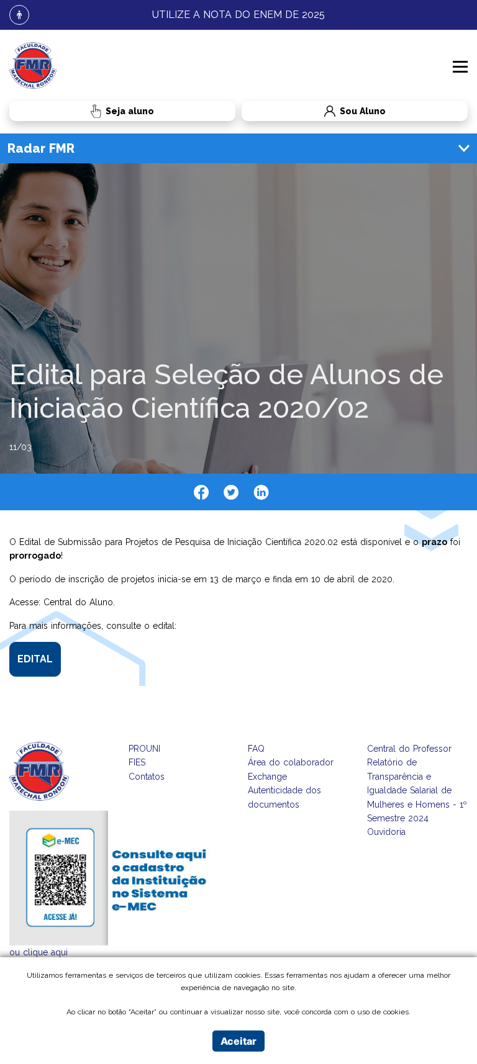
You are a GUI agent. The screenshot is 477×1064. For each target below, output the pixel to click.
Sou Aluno (313, 111)
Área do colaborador (291, 762)
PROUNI (144, 749)
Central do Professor (409, 749)
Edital (35, 659)
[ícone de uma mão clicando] (122, 111)
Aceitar (238, 1041)
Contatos (147, 777)
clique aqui (45, 952)
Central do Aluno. (79, 602)
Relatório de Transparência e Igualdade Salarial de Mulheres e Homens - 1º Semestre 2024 (417, 790)
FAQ (256, 749)
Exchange (267, 777)
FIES (137, 762)
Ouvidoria (386, 832)
